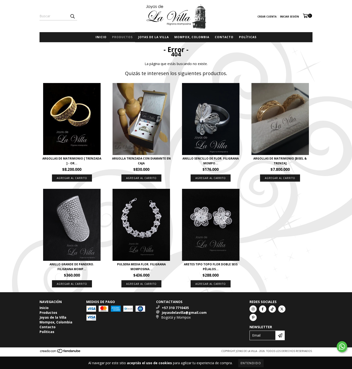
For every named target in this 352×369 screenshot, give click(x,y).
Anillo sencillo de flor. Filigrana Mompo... (210, 160)
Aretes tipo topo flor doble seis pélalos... (211, 266)
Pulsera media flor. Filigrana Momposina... (141, 266)
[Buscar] (72, 16)
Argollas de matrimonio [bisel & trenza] (280, 160)
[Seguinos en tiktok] (272, 309)
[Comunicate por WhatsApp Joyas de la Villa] (342, 346)
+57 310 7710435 (175, 307)
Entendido (251, 363)
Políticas (247, 37)
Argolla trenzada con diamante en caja (141, 160)
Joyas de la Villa (153, 37)
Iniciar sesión (289, 16)
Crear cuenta (267, 16)
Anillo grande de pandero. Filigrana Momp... (72, 266)
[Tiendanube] (60, 352)
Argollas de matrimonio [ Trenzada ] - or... (71, 160)
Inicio (101, 37)
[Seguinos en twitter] (281, 309)
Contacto (224, 37)
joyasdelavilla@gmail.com (184, 312)
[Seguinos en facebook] (262, 309)
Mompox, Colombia (191, 37)
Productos (122, 37)
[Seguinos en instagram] (253, 309)
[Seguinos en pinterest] (253, 317)
